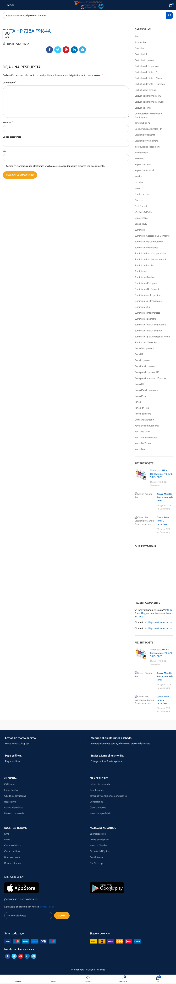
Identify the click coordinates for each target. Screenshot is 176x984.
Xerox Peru (140, 449)
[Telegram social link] (82, 49)
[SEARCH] (169, 15)
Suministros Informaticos (147, 312)
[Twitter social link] (57, 49)
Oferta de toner (142, 194)
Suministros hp (142, 306)
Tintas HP (139, 383)
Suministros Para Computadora (150, 324)
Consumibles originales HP (148, 128)
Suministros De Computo (147, 289)
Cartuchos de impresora (147, 66)
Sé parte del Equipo (99, 851)
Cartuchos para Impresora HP (149, 101)
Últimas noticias (98, 807)
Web (5, 151)
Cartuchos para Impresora (148, 95)
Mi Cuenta (9, 784)
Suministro (140, 229)
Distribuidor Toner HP (145, 134)
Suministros (141, 271)
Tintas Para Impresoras (146, 389)
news (137, 188)
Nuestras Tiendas (98, 845)
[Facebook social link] (49, 49)
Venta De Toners (143, 443)
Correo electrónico (13, 136)
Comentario (9, 82)
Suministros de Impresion (148, 295)
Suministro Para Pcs (145, 265)
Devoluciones (96, 790)
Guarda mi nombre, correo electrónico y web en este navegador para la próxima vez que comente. (55, 165)
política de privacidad (100, 784)
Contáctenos (96, 857)
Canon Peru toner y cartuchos (163, 521)
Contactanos (96, 801)
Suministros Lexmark (145, 318)
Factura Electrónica (13, 807)
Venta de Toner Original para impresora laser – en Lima (154, 613)
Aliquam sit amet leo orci (160, 622)
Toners (138, 401)
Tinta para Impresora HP (147, 372)
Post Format (141, 206)
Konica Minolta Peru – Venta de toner (165, 497)
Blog (137, 36)
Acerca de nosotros (103, 827)
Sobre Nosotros (98, 833)
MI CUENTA (10, 778)
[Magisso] (66, 725)
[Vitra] (23, 725)
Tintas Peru (140, 395)
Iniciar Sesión (11, 790)
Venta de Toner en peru (146, 437)
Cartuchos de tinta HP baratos (150, 78)
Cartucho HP (141, 54)
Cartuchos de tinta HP (146, 72)
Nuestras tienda (12, 857)
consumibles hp (143, 122)
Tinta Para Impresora (145, 366)
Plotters (138, 200)
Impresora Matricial (144, 170)
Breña (7, 839)
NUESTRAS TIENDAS (15, 827)
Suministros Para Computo (148, 330)
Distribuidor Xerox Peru (146, 140)
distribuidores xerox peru (147, 146)
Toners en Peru (142, 407)
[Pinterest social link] (66, 49)
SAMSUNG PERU (143, 211)
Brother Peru (141, 42)
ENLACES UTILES (99, 778)
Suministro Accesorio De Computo (152, 235)
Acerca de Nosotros (99, 839)
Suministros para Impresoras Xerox (152, 336)
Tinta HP (139, 354)
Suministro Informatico (146, 247)
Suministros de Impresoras (148, 300)
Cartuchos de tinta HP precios (150, 83)
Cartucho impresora (145, 60)
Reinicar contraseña (14, 813)
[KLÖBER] (152, 725)
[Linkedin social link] (74, 49)
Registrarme (10, 801)
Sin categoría (141, 217)
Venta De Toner (142, 431)
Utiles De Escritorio (144, 419)
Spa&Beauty (141, 223)
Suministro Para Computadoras (150, 253)
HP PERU (139, 158)
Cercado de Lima (12, 845)
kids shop (139, 182)
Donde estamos (12, 863)
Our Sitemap (96, 863)
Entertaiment (141, 152)
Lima (6, 833)
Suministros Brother (145, 277)
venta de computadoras (147, 425)
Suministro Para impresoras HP (150, 259)
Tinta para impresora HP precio (150, 378)
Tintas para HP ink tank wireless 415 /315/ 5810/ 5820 (161, 474)
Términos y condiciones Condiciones (108, 795)
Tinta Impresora (143, 360)
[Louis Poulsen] (109, 725)
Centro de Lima (12, 851)
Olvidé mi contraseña (15, 795)
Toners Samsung (143, 413)
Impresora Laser (143, 164)
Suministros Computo (146, 283)
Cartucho (139, 48)
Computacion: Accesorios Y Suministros (148, 115)
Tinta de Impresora (144, 348)
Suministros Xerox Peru (146, 342)
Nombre (8, 122)
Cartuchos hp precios (145, 89)
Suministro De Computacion (149, 241)
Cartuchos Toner (143, 107)
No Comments (163, 508)
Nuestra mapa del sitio (101, 813)
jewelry (138, 176)
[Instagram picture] (141, 558)
